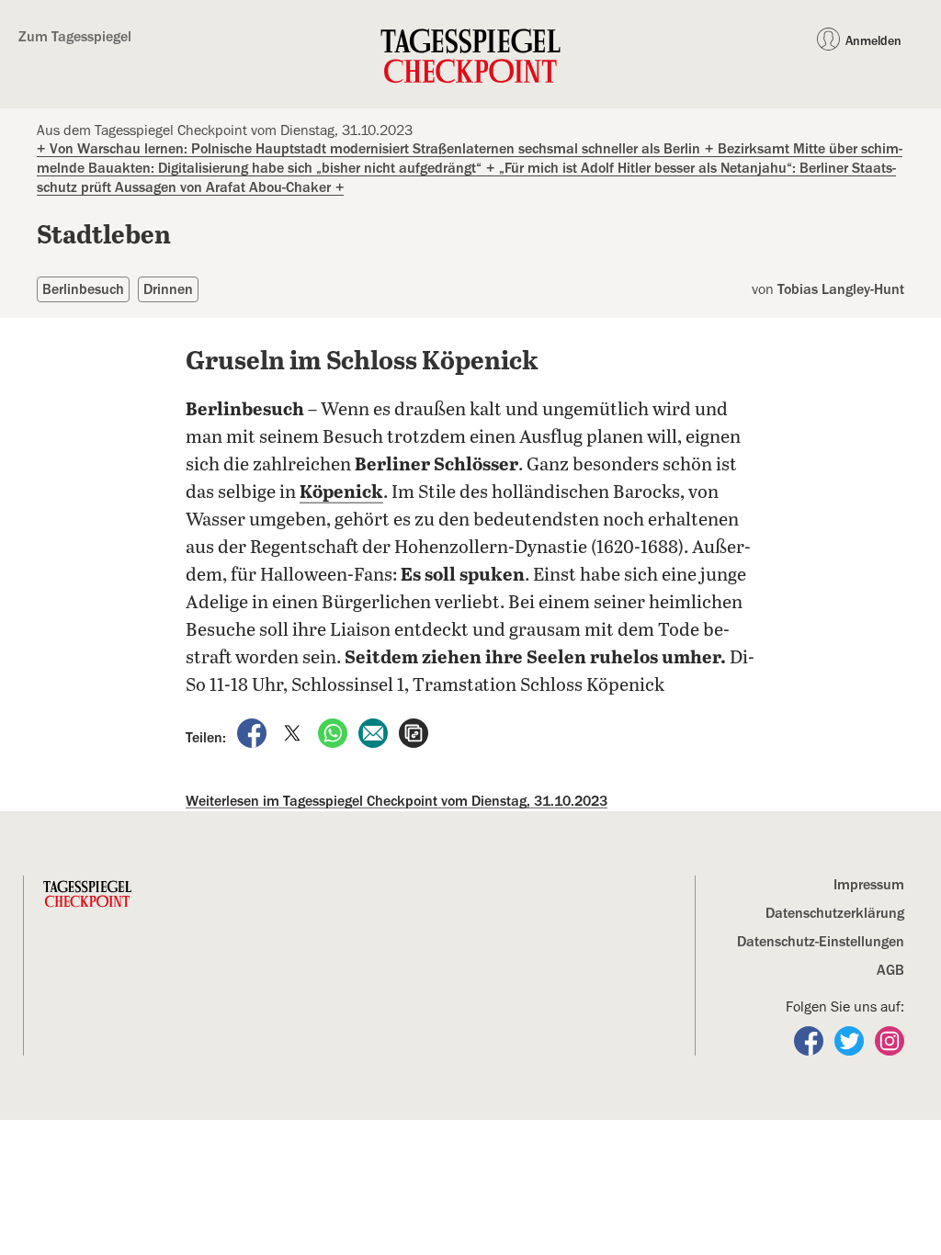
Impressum (868, 884)
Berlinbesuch (83, 289)
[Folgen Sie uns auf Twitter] (850, 1040)
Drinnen (168, 289)
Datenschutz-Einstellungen (820, 941)
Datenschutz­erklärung (834, 913)
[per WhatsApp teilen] (334, 732)
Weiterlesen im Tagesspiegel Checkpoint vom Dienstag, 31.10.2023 (396, 801)
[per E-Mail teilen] (374, 732)
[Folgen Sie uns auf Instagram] (889, 1040)
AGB (890, 970)
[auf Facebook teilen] (253, 732)
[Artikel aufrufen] (413, 732)
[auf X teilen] (294, 732)
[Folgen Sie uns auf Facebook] (810, 1040)
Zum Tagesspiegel (74, 36)
